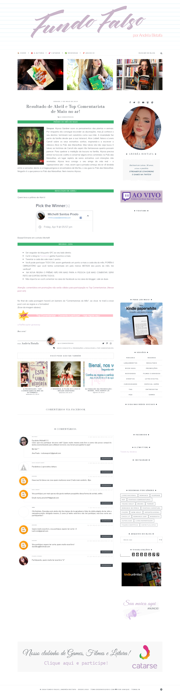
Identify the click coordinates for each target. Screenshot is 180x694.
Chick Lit (126, 516)
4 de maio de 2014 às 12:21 (100, 463)
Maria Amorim (36, 489)
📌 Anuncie (89, 53)
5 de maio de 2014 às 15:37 (100, 490)
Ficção (125, 512)
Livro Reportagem (144, 520)
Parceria (130, 357)
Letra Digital (152, 379)
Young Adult (128, 504)
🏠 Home (22, 53)
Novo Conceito (64, 348)
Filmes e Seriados (151, 373)
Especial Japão (152, 384)
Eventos (130, 379)
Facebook (44, 256)
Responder (106, 458)
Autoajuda (127, 520)
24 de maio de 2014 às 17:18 (100, 541)
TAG (130, 389)
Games (152, 394)
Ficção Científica (130, 525)
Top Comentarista (105, 348)
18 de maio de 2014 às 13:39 (100, 525)
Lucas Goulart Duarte (38, 462)
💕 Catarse (54, 53)
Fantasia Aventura (151, 508)
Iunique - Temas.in (131, 689)
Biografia (155, 516)
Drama (140, 504)
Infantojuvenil (152, 512)
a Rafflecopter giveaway (29, 324)
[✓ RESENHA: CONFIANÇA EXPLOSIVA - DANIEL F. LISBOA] (139, 74)
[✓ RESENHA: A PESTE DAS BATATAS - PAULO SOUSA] (90, 74)
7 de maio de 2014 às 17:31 (100, 507)
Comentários (67, 117)
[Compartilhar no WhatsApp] (111, 343)
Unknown (34, 476)
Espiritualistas (149, 525)
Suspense (156, 495)
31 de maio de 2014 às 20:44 (100, 556)
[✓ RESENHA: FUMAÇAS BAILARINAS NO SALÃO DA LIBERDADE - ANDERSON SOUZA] (40, 74)
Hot (123, 499)
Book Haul (130, 368)
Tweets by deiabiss (128, 452)
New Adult (136, 512)
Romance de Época (130, 508)
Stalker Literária (37, 556)
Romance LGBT (140, 516)
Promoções (78, 348)
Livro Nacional (129, 495)
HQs (131, 394)
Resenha (152, 357)
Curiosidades (130, 384)
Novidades (130, 373)
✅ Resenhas (71, 53)
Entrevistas (152, 389)
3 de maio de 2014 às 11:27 (100, 437)
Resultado (90, 348)
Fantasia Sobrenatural (140, 499)
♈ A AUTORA (37, 53)
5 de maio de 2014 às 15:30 (100, 476)
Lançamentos (130, 363)
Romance (144, 495)
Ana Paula (34, 436)
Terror (150, 504)
